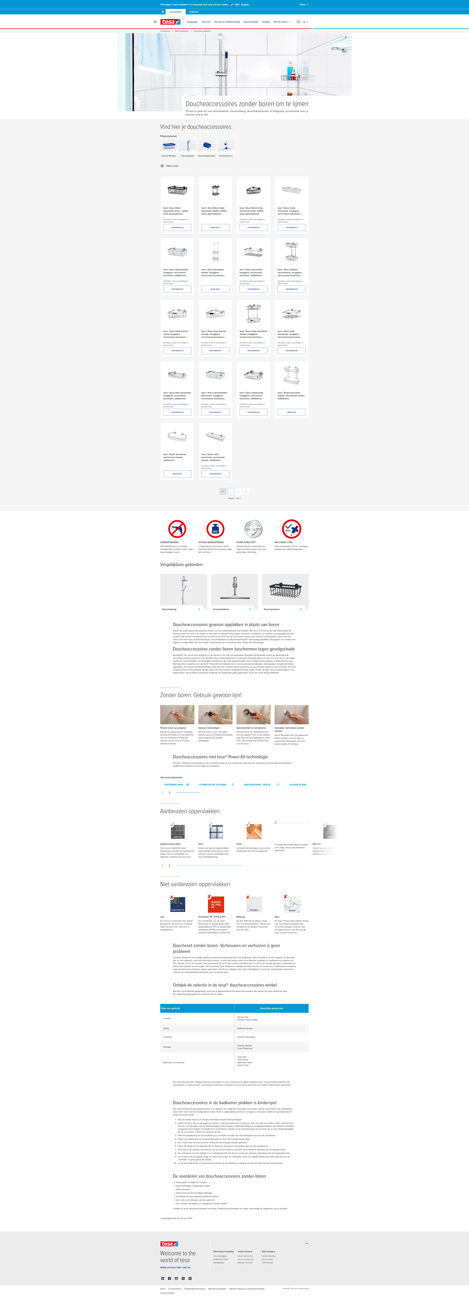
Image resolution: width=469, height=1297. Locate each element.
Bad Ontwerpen (182, 31)
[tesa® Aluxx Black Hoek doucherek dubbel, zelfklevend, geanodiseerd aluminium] (215, 193)
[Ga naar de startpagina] (163, 11)
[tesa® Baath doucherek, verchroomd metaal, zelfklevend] (177, 440)
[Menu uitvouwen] (155, 22)
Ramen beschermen (245, 1256)
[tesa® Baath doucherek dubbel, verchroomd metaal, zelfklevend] (292, 378)
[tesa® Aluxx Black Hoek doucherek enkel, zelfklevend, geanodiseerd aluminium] (254, 193)
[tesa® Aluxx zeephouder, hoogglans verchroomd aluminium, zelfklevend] (254, 378)
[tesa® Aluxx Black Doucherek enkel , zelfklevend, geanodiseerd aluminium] (177, 193)
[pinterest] (190, 1279)
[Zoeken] (298, 22)
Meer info (215, 227)
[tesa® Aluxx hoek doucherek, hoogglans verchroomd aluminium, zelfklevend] (292, 317)
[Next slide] (169, 865)
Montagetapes (219, 1263)
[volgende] (246, 491)
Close (302, 4)
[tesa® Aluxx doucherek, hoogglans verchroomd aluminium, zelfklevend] (254, 255)
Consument (176, 11)
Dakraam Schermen (245, 1263)
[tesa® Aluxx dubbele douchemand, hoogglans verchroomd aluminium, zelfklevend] (292, 255)
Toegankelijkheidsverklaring (194, 1288)
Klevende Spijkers (220, 1256)
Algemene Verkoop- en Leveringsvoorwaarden (247, 1288)
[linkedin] (162, 1279)
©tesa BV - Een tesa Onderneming (295, 1288)
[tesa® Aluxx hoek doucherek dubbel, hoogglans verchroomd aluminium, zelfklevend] (254, 317)
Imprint (162, 1288)
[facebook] (169, 1279)
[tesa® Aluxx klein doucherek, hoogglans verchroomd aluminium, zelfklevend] (177, 378)
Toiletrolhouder (267, 1263)
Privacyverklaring (174, 1288)
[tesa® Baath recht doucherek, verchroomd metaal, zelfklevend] (215, 440)
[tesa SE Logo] (170, 22)
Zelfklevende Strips (221, 1259)
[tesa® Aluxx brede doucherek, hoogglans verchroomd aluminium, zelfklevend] (292, 193)
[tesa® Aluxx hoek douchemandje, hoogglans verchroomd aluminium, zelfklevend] (215, 317)
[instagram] (183, 1279)
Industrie (194, 11)
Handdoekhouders (269, 1256)
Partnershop (177, 227)
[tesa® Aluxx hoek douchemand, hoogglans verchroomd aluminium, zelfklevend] (177, 317)
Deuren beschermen (246, 1259)
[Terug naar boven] (307, 1243)
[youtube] (176, 1279)
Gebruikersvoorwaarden (217, 1288)
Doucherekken (267, 1259)
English (245, 4)
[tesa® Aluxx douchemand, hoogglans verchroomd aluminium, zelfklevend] (177, 255)
